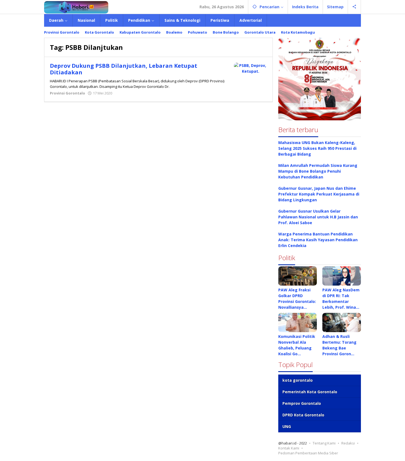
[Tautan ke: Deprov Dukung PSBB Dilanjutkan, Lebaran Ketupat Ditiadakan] (250, 67)
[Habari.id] (76, 6)
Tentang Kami (324, 443)
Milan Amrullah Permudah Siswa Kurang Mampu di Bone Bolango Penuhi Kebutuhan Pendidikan (317, 171)
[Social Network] (354, 7)
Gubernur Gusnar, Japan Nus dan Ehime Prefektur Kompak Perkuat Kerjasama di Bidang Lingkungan (318, 194)
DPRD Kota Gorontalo (303, 414)
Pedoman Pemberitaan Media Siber (308, 453)
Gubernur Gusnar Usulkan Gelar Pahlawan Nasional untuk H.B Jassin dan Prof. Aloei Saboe (318, 216)
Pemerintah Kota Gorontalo (309, 391)
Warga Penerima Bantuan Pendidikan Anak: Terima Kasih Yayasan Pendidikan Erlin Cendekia (318, 239)
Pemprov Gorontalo (301, 403)
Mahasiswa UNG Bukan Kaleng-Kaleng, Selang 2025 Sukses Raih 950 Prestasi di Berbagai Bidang (317, 148)
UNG (286, 426)
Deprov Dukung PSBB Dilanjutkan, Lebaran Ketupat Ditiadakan (123, 69)
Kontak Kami (288, 448)
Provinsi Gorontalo (67, 93)
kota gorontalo (297, 380)
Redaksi (348, 443)
